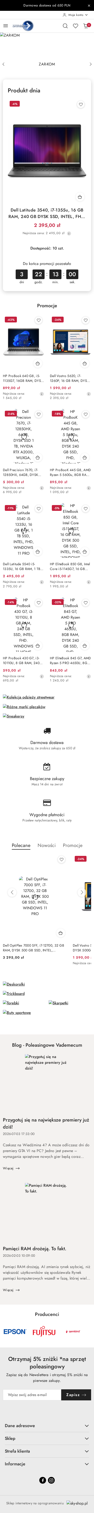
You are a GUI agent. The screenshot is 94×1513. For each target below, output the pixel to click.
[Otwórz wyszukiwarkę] (65, 25)
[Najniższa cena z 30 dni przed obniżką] (69, 233)
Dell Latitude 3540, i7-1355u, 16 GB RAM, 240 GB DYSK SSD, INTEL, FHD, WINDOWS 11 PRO (47, 213)
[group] (47, 45)
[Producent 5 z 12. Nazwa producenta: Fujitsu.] (44, 1331)
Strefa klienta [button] (17, 1451)
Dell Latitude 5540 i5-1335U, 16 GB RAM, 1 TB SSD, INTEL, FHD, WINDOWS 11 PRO (21, 566)
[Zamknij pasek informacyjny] (89, 5)
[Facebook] (42, 1480)
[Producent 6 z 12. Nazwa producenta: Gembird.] (73, 1331)
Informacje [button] (15, 1464)
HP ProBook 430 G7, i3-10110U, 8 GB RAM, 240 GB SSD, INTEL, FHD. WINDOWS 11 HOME (21, 660)
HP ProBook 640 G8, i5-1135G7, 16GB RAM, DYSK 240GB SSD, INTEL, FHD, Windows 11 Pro (23, 378)
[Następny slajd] (90, 64)
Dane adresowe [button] (20, 1426)
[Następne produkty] (82, 892)
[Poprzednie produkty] (12, 892)
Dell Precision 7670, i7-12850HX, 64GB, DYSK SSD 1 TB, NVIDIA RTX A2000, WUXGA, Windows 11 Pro (23, 472)
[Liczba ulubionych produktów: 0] (75, 25)
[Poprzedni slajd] (3, 64)
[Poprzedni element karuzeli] (6, 1331)
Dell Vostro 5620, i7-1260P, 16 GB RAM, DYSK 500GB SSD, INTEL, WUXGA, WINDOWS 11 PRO (69, 378)
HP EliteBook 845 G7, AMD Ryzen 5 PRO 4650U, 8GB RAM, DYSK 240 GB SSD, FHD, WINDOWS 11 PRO (70, 660)
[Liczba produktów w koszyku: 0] (85, 25)
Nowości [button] (47, 845)
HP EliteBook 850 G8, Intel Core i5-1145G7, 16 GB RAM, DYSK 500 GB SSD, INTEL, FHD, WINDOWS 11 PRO (70, 566)
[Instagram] (51, 1480)
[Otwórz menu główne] (5, 25)
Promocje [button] (72, 845)
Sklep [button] (10, 1438)
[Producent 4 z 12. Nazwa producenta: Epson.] (15, 1331)
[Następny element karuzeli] (88, 1331)
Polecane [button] (21, 845)
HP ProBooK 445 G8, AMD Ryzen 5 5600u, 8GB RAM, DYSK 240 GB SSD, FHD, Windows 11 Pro (70, 472)
